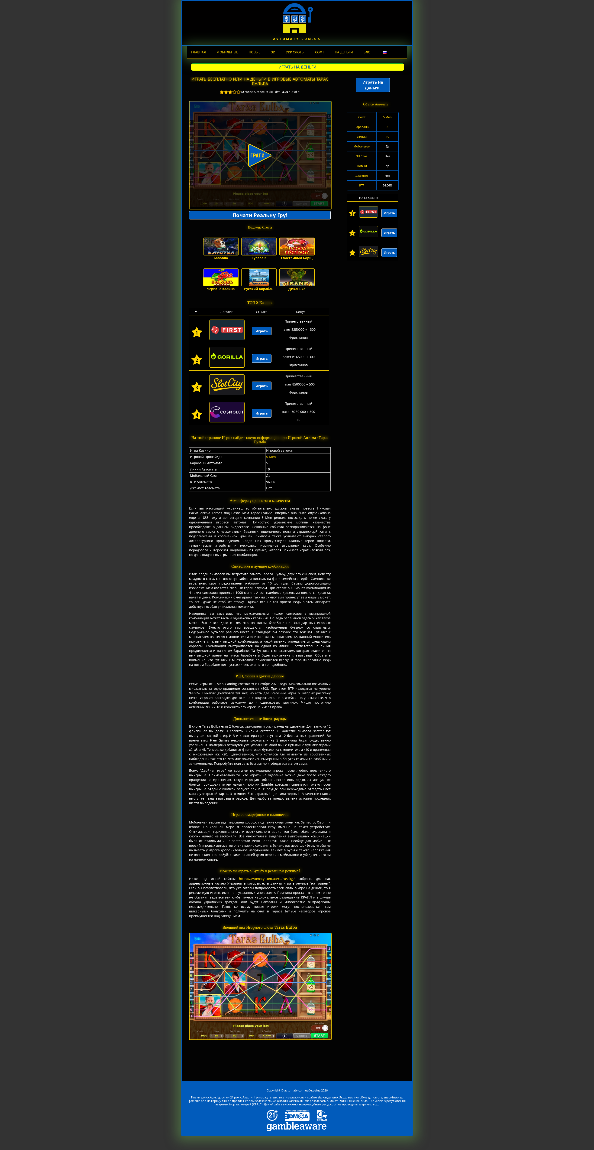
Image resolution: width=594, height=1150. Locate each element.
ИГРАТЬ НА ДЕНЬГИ (297, 67)
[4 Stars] (234, 92)
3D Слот (361, 156)
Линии (362, 136)
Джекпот (361, 175)
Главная (198, 52)
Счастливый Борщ (297, 258)
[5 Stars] (238, 92)
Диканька (296, 289)
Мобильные (227, 52)
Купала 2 (259, 258)
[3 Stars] (230, 92)
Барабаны (362, 127)
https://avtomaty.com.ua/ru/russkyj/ (267, 878)
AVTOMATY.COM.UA (297, 39)
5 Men (271, 456)
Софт (319, 52)
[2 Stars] (226, 92)
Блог (368, 52)
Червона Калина (221, 289)
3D (273, 52)
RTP (362, 185)
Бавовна (221, 258)
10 (387, 136)
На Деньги (344, 52)
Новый (362, 166)
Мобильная (361, 146)
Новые (254, 52)
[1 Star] (222, 92)
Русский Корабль (258, 289)
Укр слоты (295, 52)
